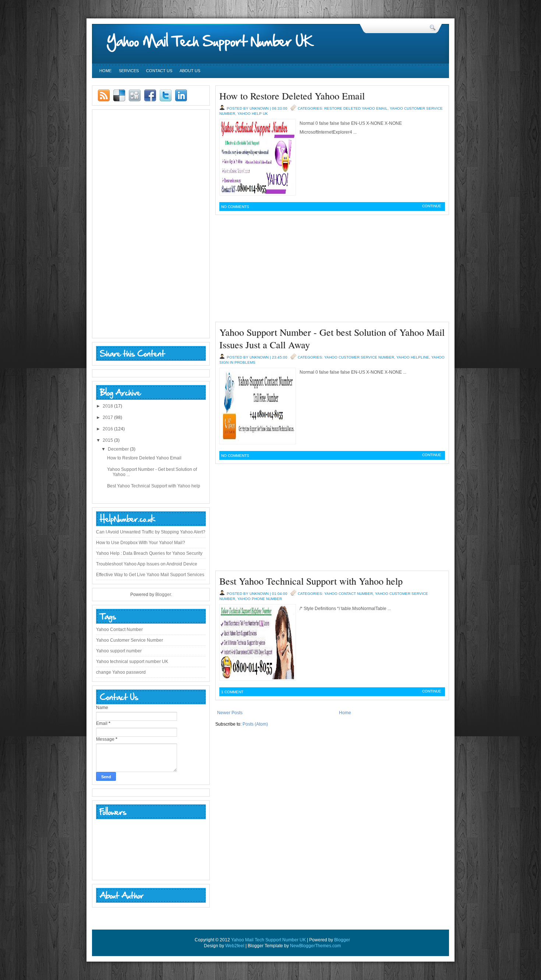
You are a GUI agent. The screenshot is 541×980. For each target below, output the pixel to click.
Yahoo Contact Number (348, 594)
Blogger (163, 594)
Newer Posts (230, 712)
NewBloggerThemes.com (315, 945)
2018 (108, 406)
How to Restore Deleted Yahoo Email (292, 95)
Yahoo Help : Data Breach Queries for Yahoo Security (149, 553)
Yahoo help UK (252, 114)
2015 (108, 440)
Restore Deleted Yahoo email (356, 108)
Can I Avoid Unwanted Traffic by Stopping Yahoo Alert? (150, 532)
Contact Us (159, 70)
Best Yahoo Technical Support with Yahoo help (311, 581)
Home (105, 70)
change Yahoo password (121, 672)
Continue (431, 206)
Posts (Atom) (255, 724)
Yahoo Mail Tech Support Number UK (268, 939)
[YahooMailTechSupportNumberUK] (217, 41)
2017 (108, 417)
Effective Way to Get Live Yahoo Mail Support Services (150, 574)
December (118, 449)
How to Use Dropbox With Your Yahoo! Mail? (140, 542)
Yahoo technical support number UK (132, 661)
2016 (108, 428)
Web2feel (234, 945)
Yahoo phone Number (259, 599)
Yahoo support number (119, 650)
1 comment (232, 692)
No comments (235, 207)
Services (129, 70)
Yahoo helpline (412, 357)
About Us (190, 70)
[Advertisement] (332, 270)
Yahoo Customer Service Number (359, 357)
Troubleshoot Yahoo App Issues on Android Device (146, 564)
